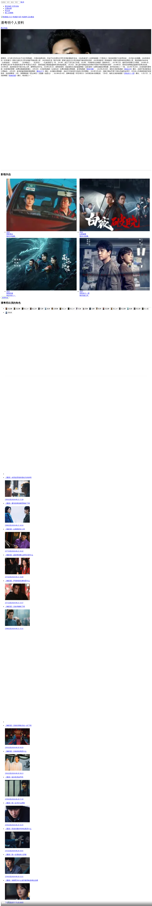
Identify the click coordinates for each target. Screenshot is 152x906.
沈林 (92, 308)
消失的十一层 (129, 73)
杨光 (48, 308)
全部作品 (5, 297)
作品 (5, 28)
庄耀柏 (56, 308)
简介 (2, 28)
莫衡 (86, 308)
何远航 (10, 308)
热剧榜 (24, 17)
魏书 (99, 308)
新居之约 (127, 69)
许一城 (146, 308)
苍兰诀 (7, 10)
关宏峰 (18, 308)
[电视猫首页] (7, 17)
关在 (79, 308)
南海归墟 (12, 75)
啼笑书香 (90, 69)
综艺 (20, 17)
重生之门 (40, 71)
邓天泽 (138, 308)
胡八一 (26, 308)
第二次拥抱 (9, 13)
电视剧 (15, 17)
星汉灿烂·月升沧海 (12, 6)
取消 (22, 2)
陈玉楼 (123, 308)
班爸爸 (10, 312)
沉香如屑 (8, 8)
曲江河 (34, 308)
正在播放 (30, 17)
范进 (41, 308)
